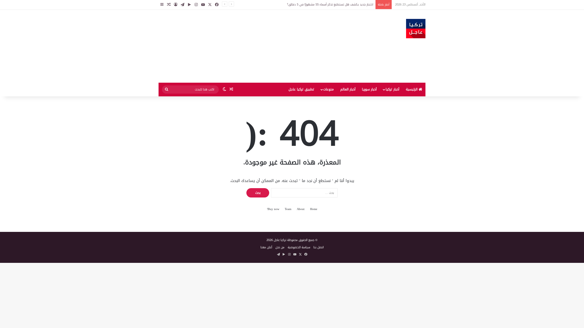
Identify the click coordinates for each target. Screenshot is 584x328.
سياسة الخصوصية (299, 247)
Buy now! (273, 209)
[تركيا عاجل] (415, 28)
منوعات (328, 89)
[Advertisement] (246, 46)
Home (313, 209)
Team (288, 209)
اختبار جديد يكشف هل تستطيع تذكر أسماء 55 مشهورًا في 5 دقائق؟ (330, 4)
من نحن (279, 247)
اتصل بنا (318, 247)
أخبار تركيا (392, 89)
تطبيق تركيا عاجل (301, 89)
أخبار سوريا (369, 89)
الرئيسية (412, 89)
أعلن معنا (266, 247)
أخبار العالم (347, 89)
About (301, 209)
